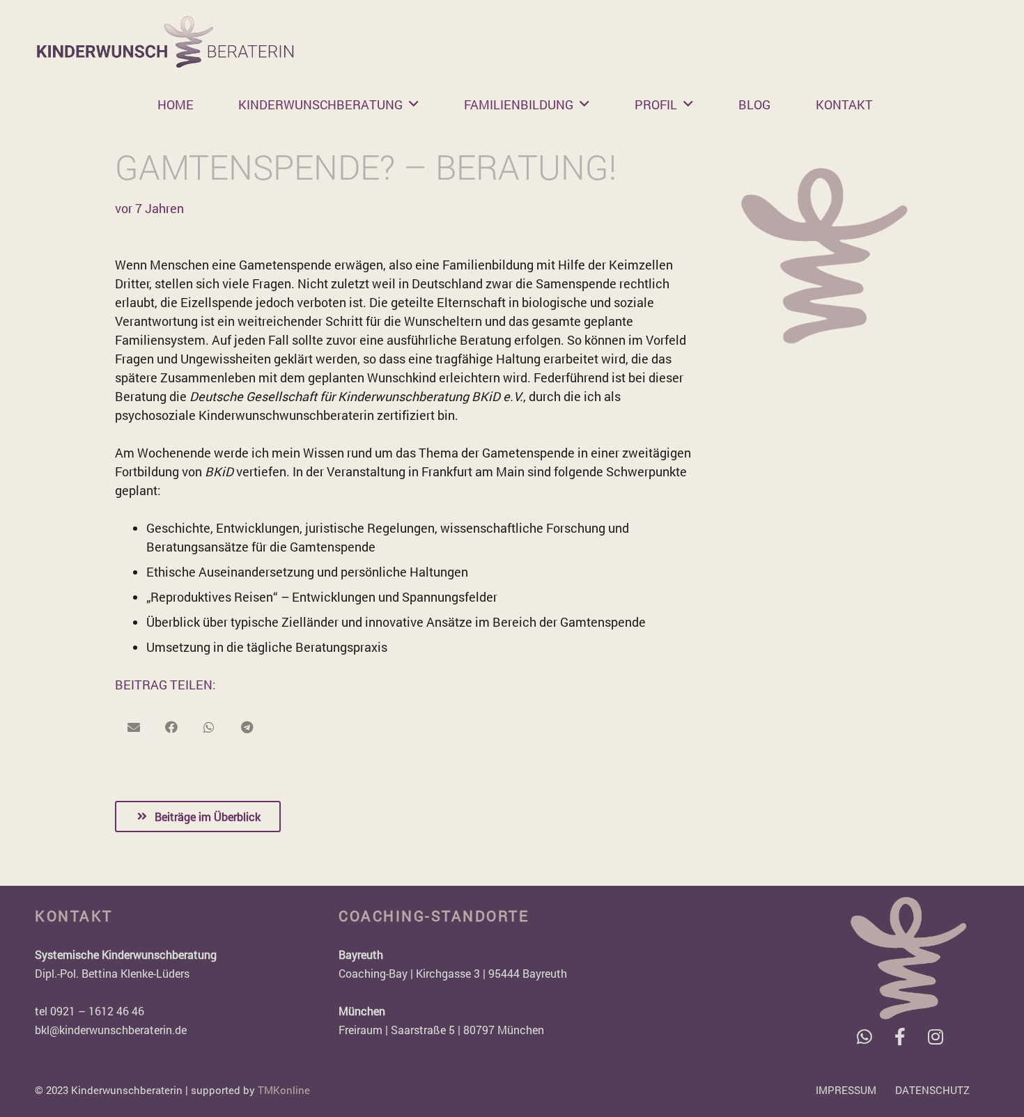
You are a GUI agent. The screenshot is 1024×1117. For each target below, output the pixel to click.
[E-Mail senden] (134, 727)
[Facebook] (900, 1036)
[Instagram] (935, 1036)
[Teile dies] (171, 727)
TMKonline (284, 1090)
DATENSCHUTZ (932, 1090)
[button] (414, 104)
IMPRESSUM (846, 1090)
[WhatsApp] (864, 1036)
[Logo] (165, 41)
